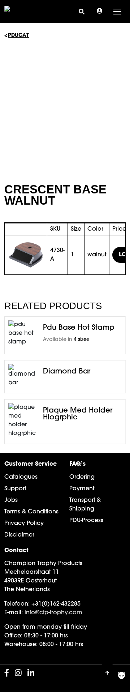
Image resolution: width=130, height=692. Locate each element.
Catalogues (21, 477)
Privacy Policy (24, 523)
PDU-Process (86, 521)
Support (15, 489)
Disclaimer (19, 535)
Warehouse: (21, 645)
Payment (81, 489)
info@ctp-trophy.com (53, 613)
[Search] (81, 11)
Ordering (82, 477)
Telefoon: (17, 604)
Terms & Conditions (31, 512)
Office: (13, 636)
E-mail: (13, 613)
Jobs (11, 500)
